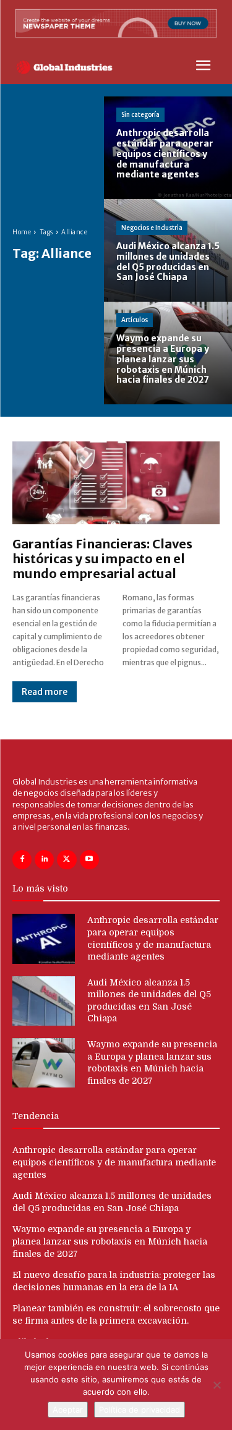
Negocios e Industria (152, 228)
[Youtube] (89, 859)
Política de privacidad (139, 1410)
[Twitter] (66, 859)
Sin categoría (140, 115)
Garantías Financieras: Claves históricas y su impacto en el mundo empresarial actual (102, 558)
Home (21, 232)
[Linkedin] (44, 859)
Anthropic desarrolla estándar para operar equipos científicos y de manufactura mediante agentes (114, 1162)
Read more (44, 691)
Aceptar (68, 1410)
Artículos (134, 320)
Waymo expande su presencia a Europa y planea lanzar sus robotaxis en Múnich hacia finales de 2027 (109, 1241)
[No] (216, 1385)
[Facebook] (22, 859)
